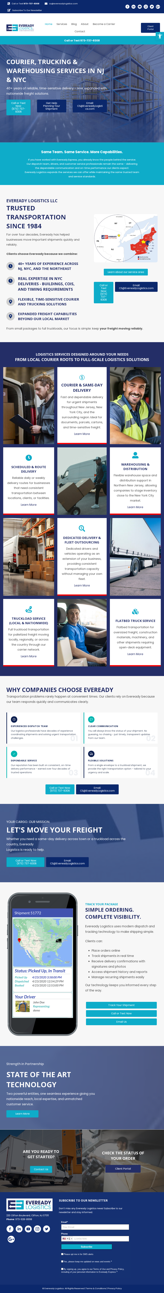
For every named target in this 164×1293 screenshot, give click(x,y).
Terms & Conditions (96, 1288)
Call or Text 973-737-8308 (82, 40)
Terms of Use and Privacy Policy (108, 1269)
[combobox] (67, 1238)
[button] (160, 36)
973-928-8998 (23, 1219)
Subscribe (86, 1246)
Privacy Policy (115, 1288)
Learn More (82, 434)
